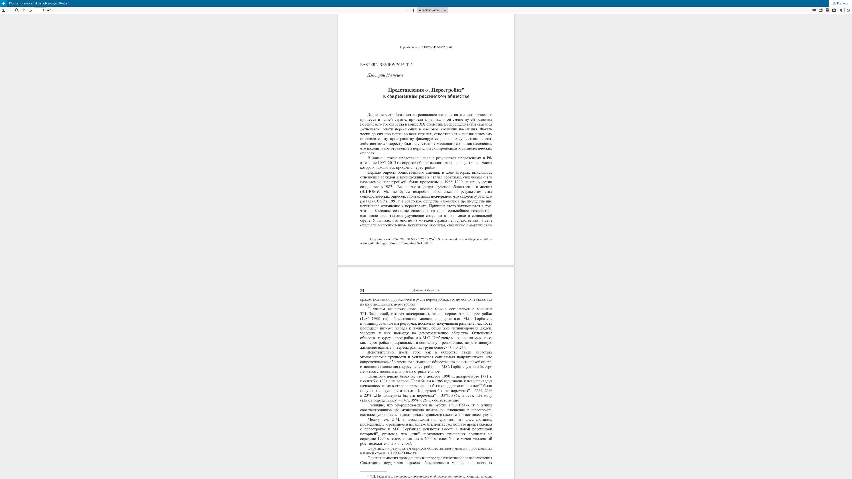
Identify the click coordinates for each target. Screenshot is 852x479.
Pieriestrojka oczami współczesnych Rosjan (39, 3)
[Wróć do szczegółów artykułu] (3, 3)
